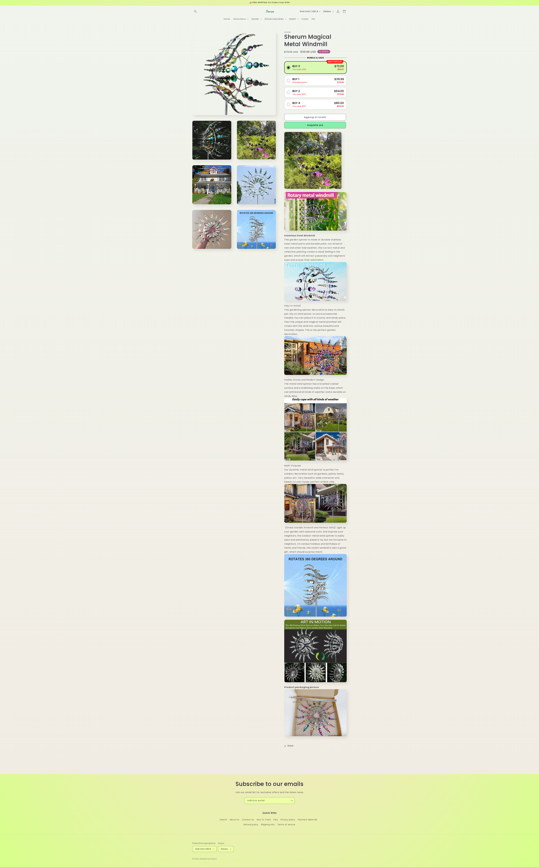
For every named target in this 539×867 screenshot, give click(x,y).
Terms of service (286, 824)
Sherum (213, 859)
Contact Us (248, 819)
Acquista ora (315, 125)
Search (223, 819)
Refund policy (251, 824)
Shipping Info (268, 824)
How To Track (264, 819)
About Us (234, 819)
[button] (195, 11)
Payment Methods (307, 819)
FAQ (276, 819)
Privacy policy (288, 819)
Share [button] (290, 745)
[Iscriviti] (291, 800)
